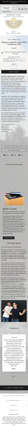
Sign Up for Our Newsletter (14, 395)
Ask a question (14, 150)
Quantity (14, 64)
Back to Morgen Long (15, 387)
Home (9, 39)
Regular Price (9, 60)
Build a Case (19, 60)
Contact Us (13, 410)
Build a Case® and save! (14, 147)
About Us (13, 405)
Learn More (8, 238)
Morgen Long (15, 39)
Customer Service (14, 400)
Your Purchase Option (14, 57)
